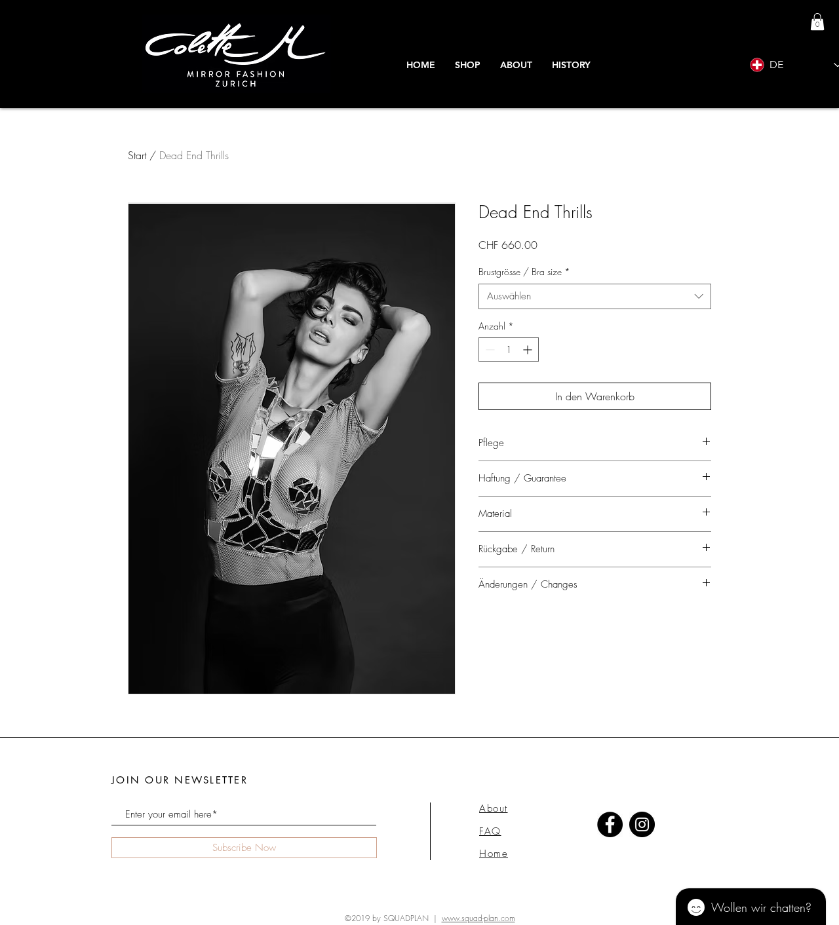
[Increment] (528, 349)
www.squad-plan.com (478, 918)
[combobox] (594, 296)
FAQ (490, 831)
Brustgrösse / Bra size (524, 271)
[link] (817, 21)
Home (493, 853)
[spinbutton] (508, 349)
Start (137, 155)
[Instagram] (642, 824)
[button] (571, 65)
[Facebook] (610, 824)
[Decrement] (488, 349)
